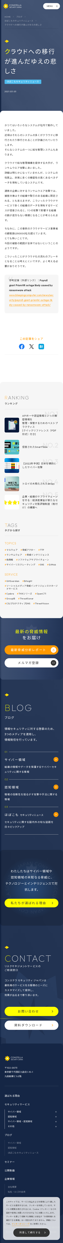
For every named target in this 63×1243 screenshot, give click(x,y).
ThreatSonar (27, 598)
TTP (42, 549)
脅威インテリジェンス (38, 554)
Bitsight (28, 581)
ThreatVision (42, 603)
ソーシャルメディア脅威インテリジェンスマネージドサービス (32, 587)
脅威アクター (28, 549)
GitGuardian (12, 581)
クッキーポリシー (19, 1224)
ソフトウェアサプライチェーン (33, 559)
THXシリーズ (25, 593)
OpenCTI (41, 593)
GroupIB (10, 598)
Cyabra (10, 593)
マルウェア (12, 549)
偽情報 (9, 559)
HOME (8, 17)
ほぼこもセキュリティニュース (19, 21)
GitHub (52, 564)
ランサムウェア (14, 554)
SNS (42, 564)
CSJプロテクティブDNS (18, 603)
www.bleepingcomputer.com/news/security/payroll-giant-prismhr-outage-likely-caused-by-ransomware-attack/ (31, 300)
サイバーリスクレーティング (20, 564)
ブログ (19, 17)
